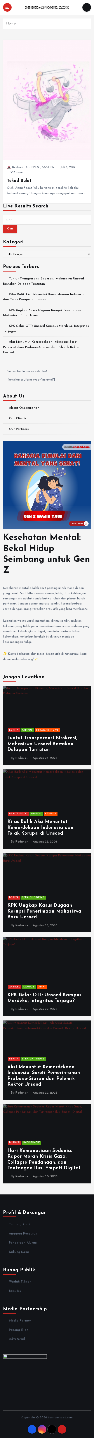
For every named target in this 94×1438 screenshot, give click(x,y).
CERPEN (32, 167)
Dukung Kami (19, 1252)
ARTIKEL (14, 987)
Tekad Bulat (19, 181)
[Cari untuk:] (47, 220)
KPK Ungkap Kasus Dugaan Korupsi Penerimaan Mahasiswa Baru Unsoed (44, 911)
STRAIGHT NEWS (47, 730)
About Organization (24, 408)
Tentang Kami (19, 1224)
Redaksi (17, 167)
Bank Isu (15, 1291)
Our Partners (19, 429)
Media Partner (20, 1320)
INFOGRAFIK (31, 1142)
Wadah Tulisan (20, 1281)
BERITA (14, 730)
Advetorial (17, 1339)
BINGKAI (36, 814)
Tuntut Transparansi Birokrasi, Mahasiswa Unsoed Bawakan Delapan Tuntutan (42, 744)
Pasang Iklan (18, 1330)
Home (11, 23)
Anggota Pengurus (23, 1233)
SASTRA (48, 167)
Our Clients (17, 418)
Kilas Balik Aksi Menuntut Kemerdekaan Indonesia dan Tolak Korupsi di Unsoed (40, 827)
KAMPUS (27, 730)
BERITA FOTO (18, 814)
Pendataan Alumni (23, 1242)
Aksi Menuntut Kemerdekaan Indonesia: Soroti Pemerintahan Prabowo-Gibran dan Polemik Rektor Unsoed (41, 347)
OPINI (42, 987)
